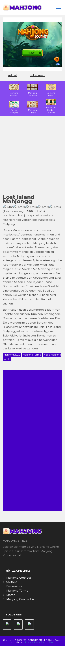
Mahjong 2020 (12, 354)
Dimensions (14, 586)
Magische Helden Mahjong (50, 110)
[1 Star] (8, 207)
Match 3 (12, 595)
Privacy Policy (32, 642)
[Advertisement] (32, 157)
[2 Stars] (19, 207)
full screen (37, 75)
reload (12, 75)
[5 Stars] (55, 207)
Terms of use (47, 642)
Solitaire (11, 582)
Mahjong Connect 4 (20, 599)
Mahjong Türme (32, 354)
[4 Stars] (43, 207)
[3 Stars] (31, 207)
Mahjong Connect (18, 577)
